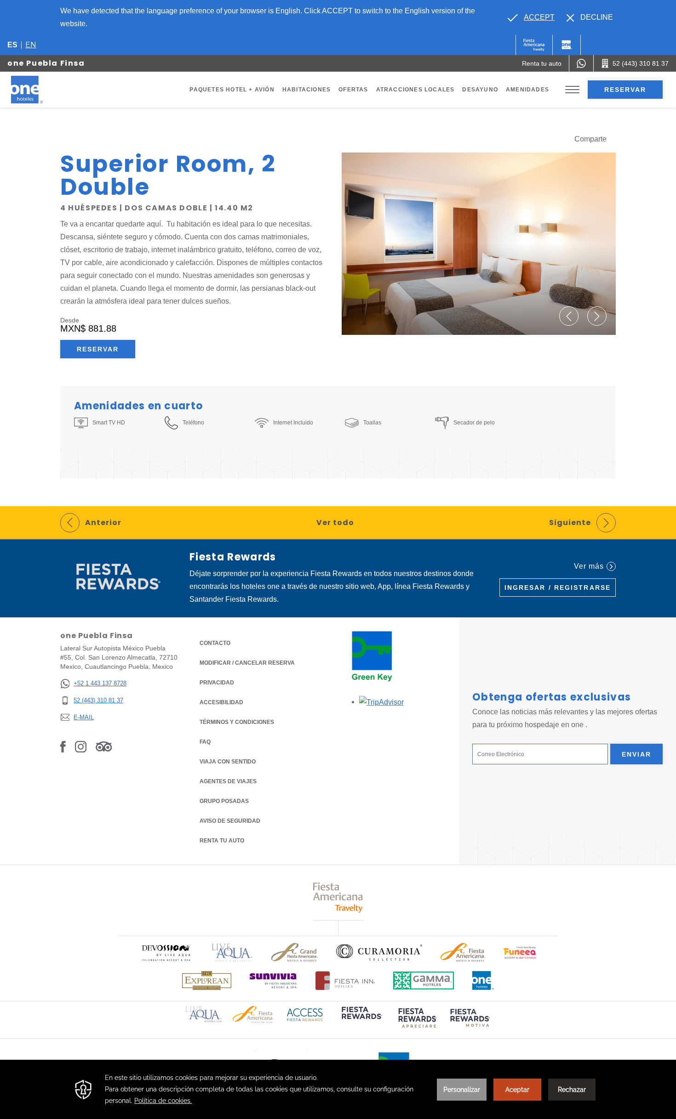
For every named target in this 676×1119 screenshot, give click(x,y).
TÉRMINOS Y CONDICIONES (237, 722)
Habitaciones (306, 89)
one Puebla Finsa (46, 63)
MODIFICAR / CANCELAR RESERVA (247, 663)
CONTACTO (215, 643)
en (30, 44)
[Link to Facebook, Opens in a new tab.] (63, 746)
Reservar (625, 89)
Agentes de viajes (228, 781)
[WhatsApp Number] (581, 63)
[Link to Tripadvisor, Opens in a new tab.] (104, 746)
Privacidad (217, 682)
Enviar (637, 754)
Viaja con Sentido (228, 761)
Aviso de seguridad (230, 821)
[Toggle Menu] (572, 90)
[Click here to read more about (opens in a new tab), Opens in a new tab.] (361, 1019)
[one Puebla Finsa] (37, 89)
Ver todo (335, 522)
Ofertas (353, 89)
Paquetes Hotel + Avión (231, 89)
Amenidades (527, 89)
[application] (338, 1089)
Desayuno (480, 89)
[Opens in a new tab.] (381, 702)
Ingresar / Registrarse (557, 587)
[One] (566, 45)
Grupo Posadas (224, 801)
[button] (569, 316)
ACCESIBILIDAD (221, 702)
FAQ (205, 742)
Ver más (589, 566)
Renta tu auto (222, 840)
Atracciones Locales (415, 89)
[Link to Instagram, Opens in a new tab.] (80, 746)
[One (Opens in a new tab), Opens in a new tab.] (534, 45)
